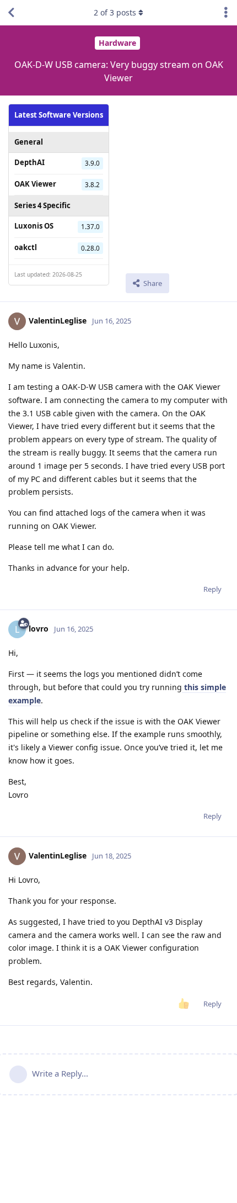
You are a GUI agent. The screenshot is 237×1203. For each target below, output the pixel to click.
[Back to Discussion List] (11, 12)
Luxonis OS (33, 226)
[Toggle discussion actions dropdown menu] (226, 12)
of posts (115, 12)
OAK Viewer (35, 184)
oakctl (25, 247)
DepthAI (29, 162)
